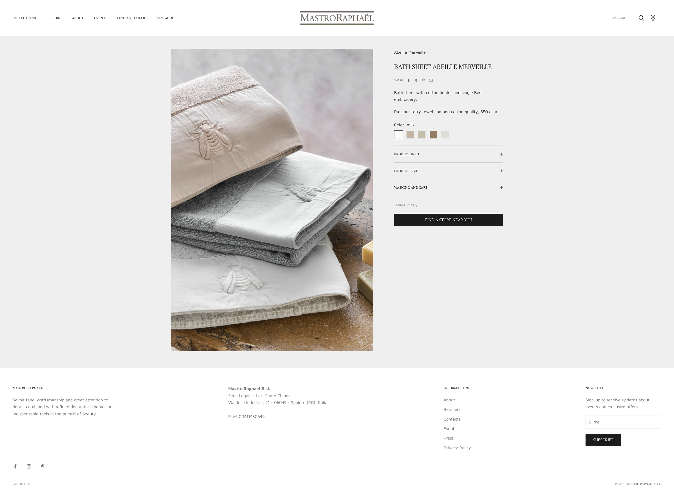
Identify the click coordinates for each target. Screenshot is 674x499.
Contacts (164, 18)
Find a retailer (131, 18)
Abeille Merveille (410, 52)
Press (449, 438)
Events (450, 428)
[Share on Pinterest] (423, 80)
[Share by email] (431, 80)
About (77, 18)
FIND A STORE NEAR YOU (448, 219)
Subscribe (603, 439)
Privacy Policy (457, 447)
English (619, 18)
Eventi (100, 18)
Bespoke (53, 18)
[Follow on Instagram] (29, 466)
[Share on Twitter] (416, 80)
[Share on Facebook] (409, 80)
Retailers (452, 409)
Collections (24, 18)
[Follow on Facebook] (15, 466)
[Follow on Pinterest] (42, 466)
